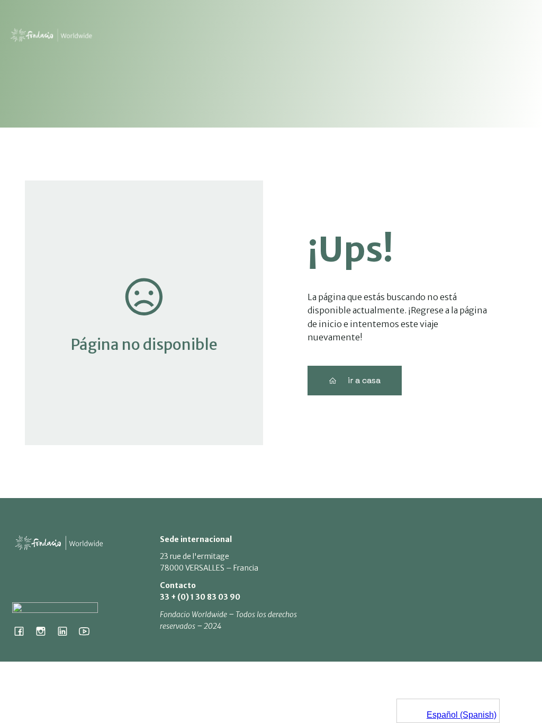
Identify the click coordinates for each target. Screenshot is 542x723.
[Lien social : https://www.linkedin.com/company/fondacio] (66, 631)
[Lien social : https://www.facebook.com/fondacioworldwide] (23, 631)
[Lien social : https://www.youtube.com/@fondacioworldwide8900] (88, 631)
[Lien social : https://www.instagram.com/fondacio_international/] (45, 631)
